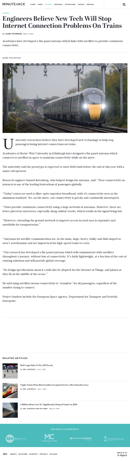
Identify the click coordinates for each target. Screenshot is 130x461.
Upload (53, 454)
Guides (48, 4)
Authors (23, 454)
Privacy (44, 454)
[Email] (36, 57)
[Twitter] (23, 57)
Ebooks (90, 4)
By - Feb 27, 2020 (18, 34)
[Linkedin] (32, 57)
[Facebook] (28, 57)
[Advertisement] (65, 335)
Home (32, 4)
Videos (81, 4)
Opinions (58, 4)
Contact (33, 454)
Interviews (70, 4)
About (13, 454)
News (40, 4)
